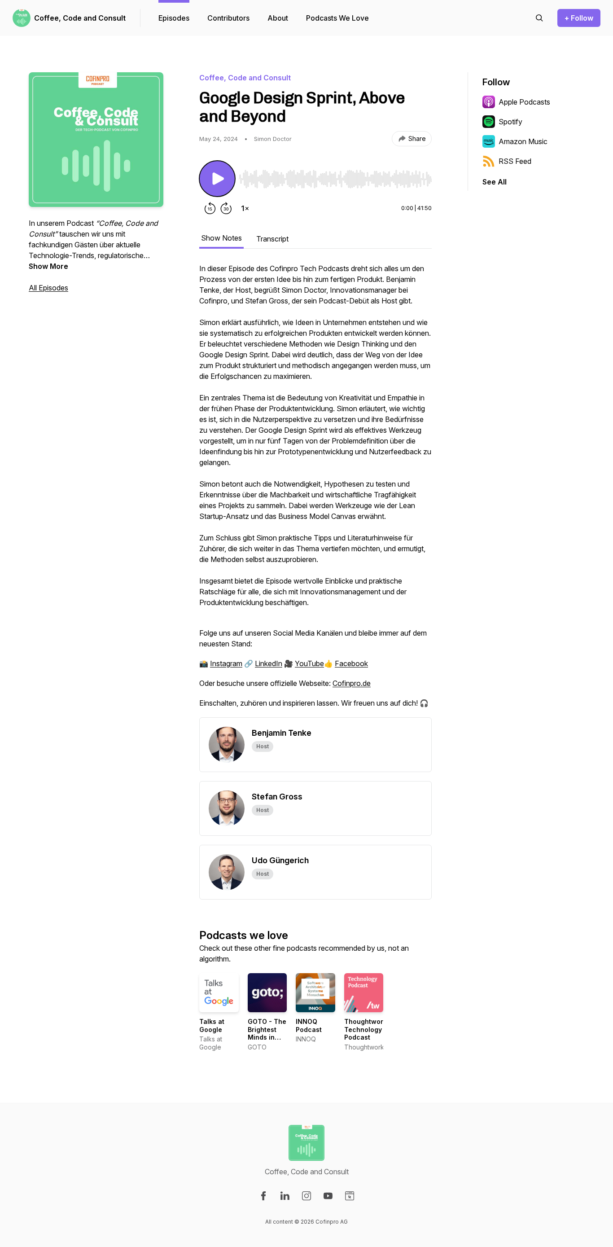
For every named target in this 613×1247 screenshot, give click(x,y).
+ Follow (579, 17)
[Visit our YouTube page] (328, 1195)
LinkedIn (268, 663)
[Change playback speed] (245, 208)
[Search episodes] (539, 18)
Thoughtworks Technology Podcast (367, 1029)
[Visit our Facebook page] (263, 1195)
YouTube (309, 663)
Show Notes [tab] (221, 237)
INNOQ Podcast (309, 1025)
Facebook (351, 663)
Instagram (226, 663)
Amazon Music (523, 141)
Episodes (173, 17)
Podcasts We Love (337, 17)
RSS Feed (515, 161)
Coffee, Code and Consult (80, 17)
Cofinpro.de (352, 683)
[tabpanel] (315, 490)
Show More (48, 266)
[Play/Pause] (217, 179)
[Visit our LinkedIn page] (284, 1195)
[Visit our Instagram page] (306, 1195)
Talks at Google (211, 1025)
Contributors (228, 17)
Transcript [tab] (272, 238)
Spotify (510, 121)
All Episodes (48, 287)
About (277, 17)
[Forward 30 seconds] (226, 208)
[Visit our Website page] (349, 1195)
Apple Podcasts (524, 101)
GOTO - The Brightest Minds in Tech (267, 1033)
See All (494, 181)
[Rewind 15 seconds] (210, 208)
